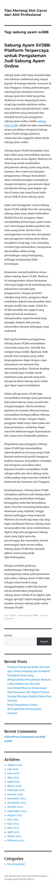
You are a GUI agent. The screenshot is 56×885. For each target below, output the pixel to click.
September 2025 (17, 811)
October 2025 (15, 806)
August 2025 (14, 815)
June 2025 (13, 823)
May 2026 (13, 777)
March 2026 (14, 785)
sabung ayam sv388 (28, 615)
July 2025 (12, 819)
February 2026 (16, 790)
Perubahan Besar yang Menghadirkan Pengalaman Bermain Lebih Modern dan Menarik (29, 679)
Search (8, 635)
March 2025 (14, 836)
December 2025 (16, 798)
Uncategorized (16, 864)
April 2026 (13, 781)
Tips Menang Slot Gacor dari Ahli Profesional (25, 12)
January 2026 (15, 794)
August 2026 (14, 764)
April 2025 (13, 831)
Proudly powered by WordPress (19, 879)
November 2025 (16, 802)
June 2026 (13, 773)
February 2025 (15, 840)
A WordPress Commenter (19, 736)
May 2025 (13, 827)
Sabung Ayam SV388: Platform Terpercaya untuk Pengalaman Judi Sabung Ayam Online (27, 56)
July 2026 (13, 769)
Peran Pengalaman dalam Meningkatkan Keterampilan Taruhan (24, 709)
